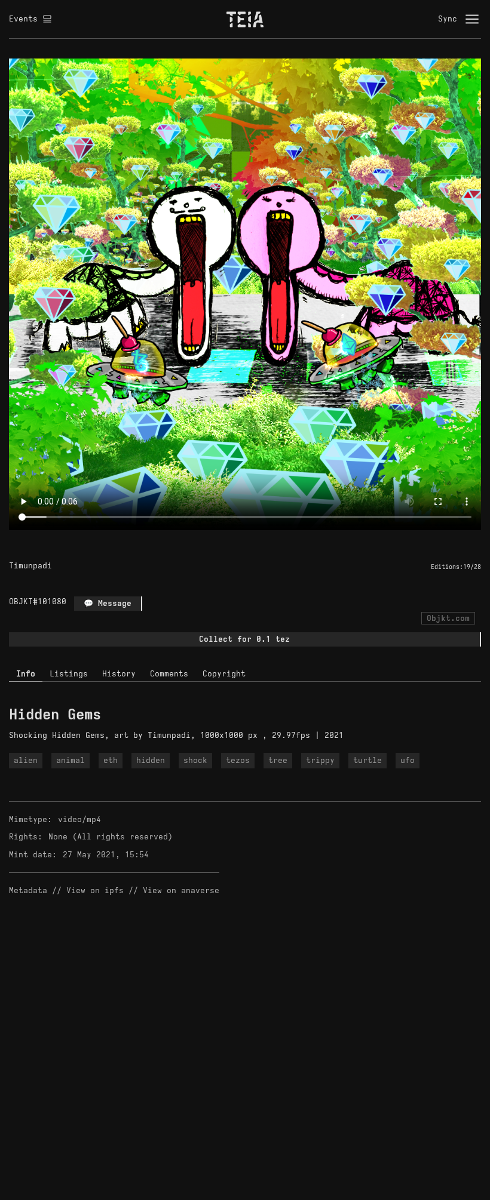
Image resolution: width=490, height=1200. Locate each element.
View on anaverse (181, 890)
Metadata (28, 890)
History (119, 674)
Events (23, 19)
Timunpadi (30, 566)
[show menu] (472, 19)
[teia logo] (245, 19)
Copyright (224, 674)
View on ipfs (95, 890)
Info (25, 674)
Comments (169, 674)
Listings (69, 674)
